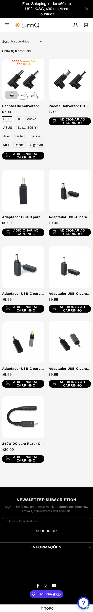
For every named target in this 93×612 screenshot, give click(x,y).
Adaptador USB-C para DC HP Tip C (70, 217)
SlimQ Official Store (28, 25)
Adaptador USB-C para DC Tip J (23, 368)
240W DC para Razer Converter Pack (23, 443)
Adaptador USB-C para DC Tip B (70, 368)
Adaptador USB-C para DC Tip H (23, 293)
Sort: (5, 41)
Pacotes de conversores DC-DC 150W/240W (23, 106)
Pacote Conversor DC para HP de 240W (70, 106)
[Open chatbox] (83, 603)
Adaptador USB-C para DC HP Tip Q (70, 293)
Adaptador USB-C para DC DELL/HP (23, 217)
